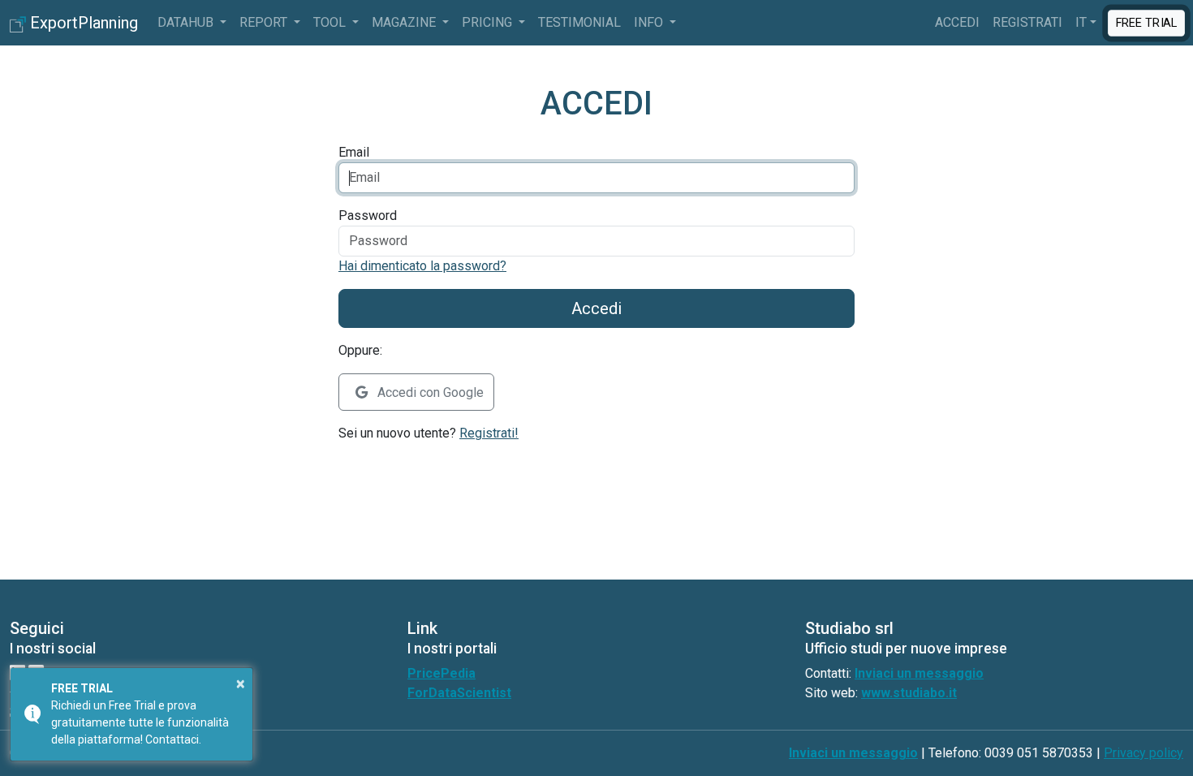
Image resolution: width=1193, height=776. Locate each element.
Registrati (1027, 22)
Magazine (405, 22)
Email (353, 152)
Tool (331, 22)
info (650, 22)
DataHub (187, 22)
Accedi (957, 22)
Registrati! (489, 433)
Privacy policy (1143, 753)
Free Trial (1146, 22)
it (1081, 22)
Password (367, 215)
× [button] (240, 683)
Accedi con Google (429, 392)
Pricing (488, 22)
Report (265, 22)
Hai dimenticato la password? (422, 266)
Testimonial (579, 22)
